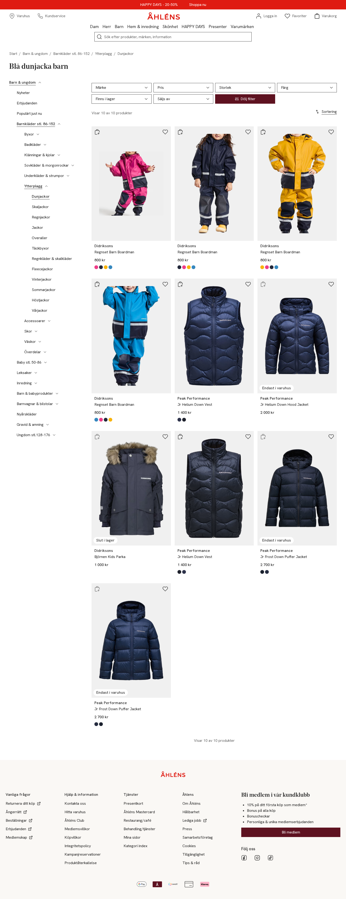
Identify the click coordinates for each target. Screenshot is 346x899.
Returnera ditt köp (20, 803)
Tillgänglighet (193, 854)
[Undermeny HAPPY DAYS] (207, 26)
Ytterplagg (103, 53)
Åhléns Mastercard (139, 811)
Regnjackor (41, 217)
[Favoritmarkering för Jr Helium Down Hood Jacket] (331, 284)
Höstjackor (40, 300)
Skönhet (170, 26)
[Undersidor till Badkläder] (45, 145)
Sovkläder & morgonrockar (46, 165)
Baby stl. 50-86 (29, 362)
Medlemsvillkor (77, 828)
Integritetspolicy (77, 845)
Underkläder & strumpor (44, 175)
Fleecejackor (42, 269)
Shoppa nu (197, 4)
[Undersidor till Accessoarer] (49, 321)
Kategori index (135, 845)
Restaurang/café (137, 820)
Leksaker (24, 372)
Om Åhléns (191, 803)
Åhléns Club (74, 820)
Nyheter (23, 92)
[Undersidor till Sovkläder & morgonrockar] (73, 165)
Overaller (39, 238)
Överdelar (32, 352)
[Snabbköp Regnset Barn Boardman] (97, 132)
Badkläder (32, 144)
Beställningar (16, 820)
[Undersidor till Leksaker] (36, 373)
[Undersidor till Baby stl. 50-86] (45, 362)
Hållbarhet (190, 811)
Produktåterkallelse (80, 862)
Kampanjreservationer (82, 854)
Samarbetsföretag (197, 837)
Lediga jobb (191, 820)
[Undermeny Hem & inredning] (161, 26)
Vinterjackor (42, 279)
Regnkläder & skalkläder (52, 258)
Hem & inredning (143, 26)
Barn (119, 26)
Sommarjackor (44, 289)
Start (13, 53)
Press (187, 828)
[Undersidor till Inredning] (36, 383)
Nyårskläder (27, 414)
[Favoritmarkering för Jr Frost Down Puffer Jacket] (331, 436)
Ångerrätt (13, 811)
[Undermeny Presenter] (229, 26)
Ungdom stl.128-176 (33, 435)
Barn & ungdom (35, 53)
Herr (107, 26)
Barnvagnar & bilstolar (35, 404)
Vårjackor (39, 310)
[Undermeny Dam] (101, 26)
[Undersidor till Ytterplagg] (46, 186)
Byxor (29, 134)
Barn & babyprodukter (35, 393)
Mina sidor (132, 837)
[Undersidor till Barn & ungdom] (40, 82)
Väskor (30, 341)
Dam (94, 26)
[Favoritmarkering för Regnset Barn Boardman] (165, 132)
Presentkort (133, 803)
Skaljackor (40, 207)
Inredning (24, 383)
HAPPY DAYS (193, 26)
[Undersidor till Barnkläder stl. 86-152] (59, 124)
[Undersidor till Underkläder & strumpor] (68, 176)
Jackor (37, 227)
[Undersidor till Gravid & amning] (47, 425)
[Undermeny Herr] (113, 26)
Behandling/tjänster (139, 828)
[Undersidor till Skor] (36, 331)
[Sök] (99, 37)
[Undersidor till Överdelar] (45, 352)
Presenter (218, 26)
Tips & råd (191, 862)
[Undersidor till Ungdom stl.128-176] (54, 435)
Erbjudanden (27, 103)
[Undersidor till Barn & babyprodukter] (57, 393)
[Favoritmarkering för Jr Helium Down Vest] (248, 284)
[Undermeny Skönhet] (180, 26)
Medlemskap (16, 837)
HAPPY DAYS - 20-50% (159, 4)
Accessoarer (34, 321)
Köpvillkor (72, 837)
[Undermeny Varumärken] (256, 26)
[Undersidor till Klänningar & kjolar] (59, 155)
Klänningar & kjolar (39, 155)
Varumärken (242, 26)
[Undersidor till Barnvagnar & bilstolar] (57, 404)
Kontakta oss (75, 803)
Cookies (189, 845)
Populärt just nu (29, 113)
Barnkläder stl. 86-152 (71, 53)
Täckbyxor (40, 248)
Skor (28, 331)
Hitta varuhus (75, 811)
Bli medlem (291, 832)
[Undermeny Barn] (125, 26)
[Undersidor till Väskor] (40, 342)
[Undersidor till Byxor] (38, 134)
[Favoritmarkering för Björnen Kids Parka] (165, 436)
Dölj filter (248, 98)
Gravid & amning (30, 424)
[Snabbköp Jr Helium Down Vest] (180, 284)
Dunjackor (41, 196)
